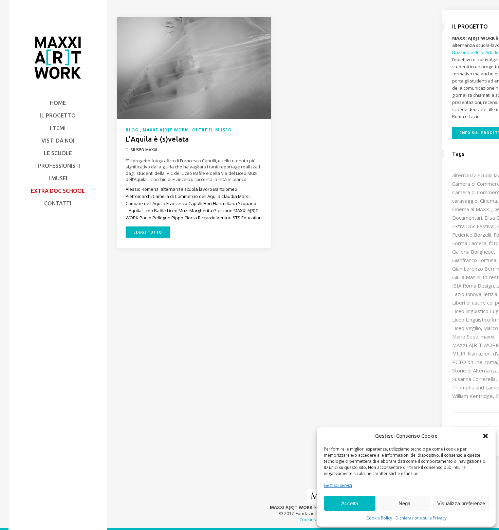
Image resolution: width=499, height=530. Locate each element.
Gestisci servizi (338, 485)
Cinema (488, 200)
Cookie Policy (379, 518)
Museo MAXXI (144, 149)
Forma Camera (469, 243)
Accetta (349, 503)
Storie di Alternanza (475, 370)
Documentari (467, 217)
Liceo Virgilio (466, 328)
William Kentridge (472, 395)
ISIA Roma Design (473, 285)
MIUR (458, 353)
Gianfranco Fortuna (474, 260)
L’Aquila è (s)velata (157, 139)
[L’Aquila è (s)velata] (194, 68)
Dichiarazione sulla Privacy (420, 518)
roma (491, 362)
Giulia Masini (466, 277)
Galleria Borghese (473, 251)
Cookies (307, 519)
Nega (404, 503)
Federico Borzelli (471, 234)
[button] (485, 436)
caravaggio (465, 200)
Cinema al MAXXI (471, 209)
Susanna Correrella (474, 379)
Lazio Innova (466, 294)
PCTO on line (467, 362)
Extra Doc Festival (473, 226)
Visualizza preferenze (461, 503)
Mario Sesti (465, 336)
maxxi (487, 336)
